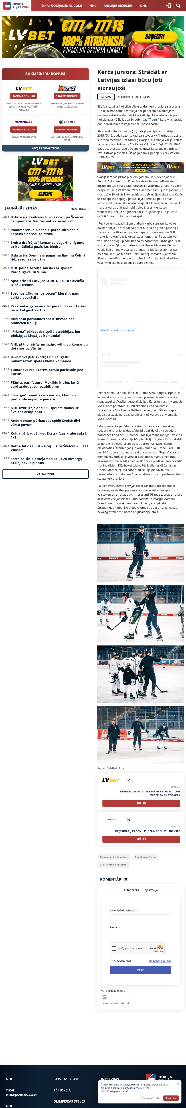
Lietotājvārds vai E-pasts (125, 910)
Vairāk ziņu (45, 474)
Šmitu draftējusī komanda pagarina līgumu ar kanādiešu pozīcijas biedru (47, 245)
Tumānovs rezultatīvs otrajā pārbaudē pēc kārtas (47, 372)
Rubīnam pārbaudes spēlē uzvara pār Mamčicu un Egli (42, 321)
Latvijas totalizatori (45, 148)
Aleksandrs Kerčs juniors (149, 106)
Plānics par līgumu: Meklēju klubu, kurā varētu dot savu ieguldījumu (45, 384)
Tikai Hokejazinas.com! (61, 5)
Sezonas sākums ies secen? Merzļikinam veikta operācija (45, 295)
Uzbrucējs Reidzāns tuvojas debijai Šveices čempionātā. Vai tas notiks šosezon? (47, 219)
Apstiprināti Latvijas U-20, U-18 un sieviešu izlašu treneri (47, 283)
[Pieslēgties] (168, 5)
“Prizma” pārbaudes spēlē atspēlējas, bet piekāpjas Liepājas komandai (45, 334)
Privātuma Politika (150, 1098)
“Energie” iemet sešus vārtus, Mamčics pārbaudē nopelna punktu (44, 397)
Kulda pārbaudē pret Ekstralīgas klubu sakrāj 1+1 (49, 435)
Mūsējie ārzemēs (118, 5)
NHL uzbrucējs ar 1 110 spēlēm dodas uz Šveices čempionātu (45, 410)
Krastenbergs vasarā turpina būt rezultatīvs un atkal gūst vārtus (48, 308)
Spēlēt (141, 803)
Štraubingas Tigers (145, 857)
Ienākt (140, 970)
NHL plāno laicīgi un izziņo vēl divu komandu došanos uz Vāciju (49, 346)
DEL (118, 120)
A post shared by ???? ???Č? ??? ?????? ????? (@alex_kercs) (141, 381)
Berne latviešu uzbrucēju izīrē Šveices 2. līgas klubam (49, 448)
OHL (143, 5)
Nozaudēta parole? (160, 960)
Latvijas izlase (66, 1079)
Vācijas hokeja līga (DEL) (113, 864)
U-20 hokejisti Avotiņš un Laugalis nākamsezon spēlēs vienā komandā (41, 359)
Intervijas (110, 1079)
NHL (92, 5)
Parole (115, 927)
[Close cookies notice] (178, 1083)
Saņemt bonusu (24, 96)
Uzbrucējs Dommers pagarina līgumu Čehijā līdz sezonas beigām (48, 257)
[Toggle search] (178, 5)
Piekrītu (171, 1098)
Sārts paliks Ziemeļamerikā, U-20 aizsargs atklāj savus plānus (46, 461)
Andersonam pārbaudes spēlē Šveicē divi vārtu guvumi (45, 423)
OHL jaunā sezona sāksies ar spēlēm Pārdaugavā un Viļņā (42, 270)
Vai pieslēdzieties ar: (114, 990)
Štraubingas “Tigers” (145, 120)
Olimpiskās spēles (69, 1101)
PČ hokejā (62, 1090)
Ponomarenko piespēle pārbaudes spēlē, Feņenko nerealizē (45, 232)
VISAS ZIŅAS (78, 208)
